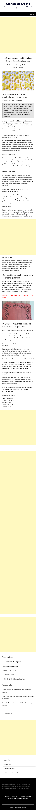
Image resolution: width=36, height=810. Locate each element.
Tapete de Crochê (7, 398)
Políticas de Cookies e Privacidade (18, 798)
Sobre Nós (6, 760)
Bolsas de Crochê (8, 675)
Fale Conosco (7, 764)
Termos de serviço (9, 768)
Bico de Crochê (6, 402)
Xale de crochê (6, 406)
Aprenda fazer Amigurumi (11, 666)
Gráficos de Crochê (18, 4)
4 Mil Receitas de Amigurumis (12, 662)
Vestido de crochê (7, 404)
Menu (32, 14)
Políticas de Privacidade (10, 773)
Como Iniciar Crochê (9, 670)
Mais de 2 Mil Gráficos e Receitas (14, 679)
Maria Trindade (18, 67)
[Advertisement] (18, 35)
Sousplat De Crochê (8, 400)
